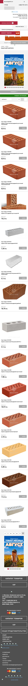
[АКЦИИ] (10, 40)
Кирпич (6, 46)
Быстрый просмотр (14, 118)
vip (17, 33)
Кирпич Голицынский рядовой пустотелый (11, 371)
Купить (24, 128)
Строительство (6, 641)
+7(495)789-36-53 (11, 600)
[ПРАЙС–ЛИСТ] (22, 40)
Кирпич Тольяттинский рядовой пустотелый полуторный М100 (12, 154)
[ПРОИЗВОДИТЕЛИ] (16, 40)
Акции (4, 635)
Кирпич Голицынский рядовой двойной (11, 303)
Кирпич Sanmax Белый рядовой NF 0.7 (10, 521)
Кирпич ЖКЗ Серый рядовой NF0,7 (9, 243)
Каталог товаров (14, 578)
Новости (5, 654)
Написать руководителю (7, 29)
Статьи (4, 658)
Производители (7, 637)
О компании (6, 652)
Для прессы (5, 656)
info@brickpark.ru (13, 602)
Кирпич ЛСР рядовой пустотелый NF (10, 213)
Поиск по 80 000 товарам (19, 42)
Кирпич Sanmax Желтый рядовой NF (10, 461)
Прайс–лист (5, 639)
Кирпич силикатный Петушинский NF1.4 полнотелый (11, 274)
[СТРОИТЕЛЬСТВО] (16, 48)
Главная (2, 46)
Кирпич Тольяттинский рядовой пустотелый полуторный (12, 124)
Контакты (5, 663)
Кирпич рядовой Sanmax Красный (9, 431)
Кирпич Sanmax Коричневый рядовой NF (11, 491)
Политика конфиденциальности (12, 665)
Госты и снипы (6, 660)
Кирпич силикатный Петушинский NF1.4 (11, 341)
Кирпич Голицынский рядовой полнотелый (11, 401)
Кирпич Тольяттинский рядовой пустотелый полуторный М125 (12, 184)
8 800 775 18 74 (23, 5)
